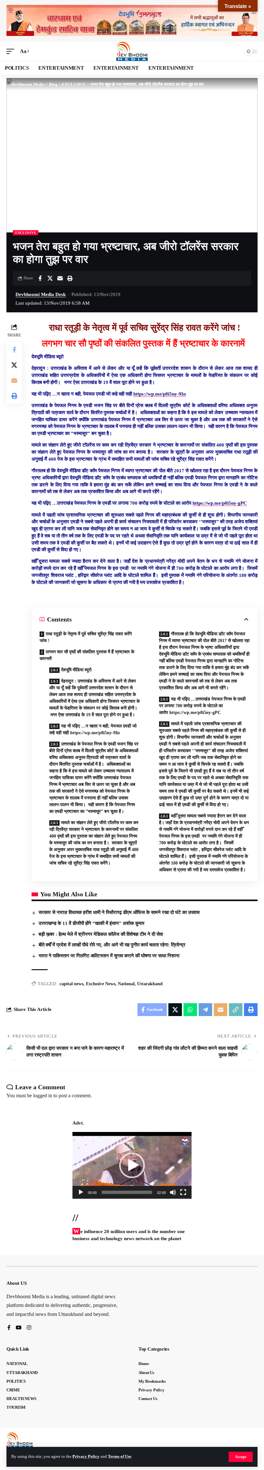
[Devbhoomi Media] (132, 51)
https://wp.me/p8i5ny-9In (159, 393)
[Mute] (173, 1192)
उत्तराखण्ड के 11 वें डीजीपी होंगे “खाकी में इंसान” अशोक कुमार (92, 923)
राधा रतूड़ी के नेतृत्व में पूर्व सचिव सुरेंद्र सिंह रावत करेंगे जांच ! (86, 637)
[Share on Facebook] (39, 278)
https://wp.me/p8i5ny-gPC (220, 503)
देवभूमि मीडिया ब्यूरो (77, 669)
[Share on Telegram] (205, 1009)
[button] (241, 1457)
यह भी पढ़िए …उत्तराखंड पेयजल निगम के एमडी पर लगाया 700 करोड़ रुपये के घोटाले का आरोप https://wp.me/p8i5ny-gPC (202, 706)
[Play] (81, 1192)
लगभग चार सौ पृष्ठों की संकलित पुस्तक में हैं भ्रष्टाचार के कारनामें (87, 655)
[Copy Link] (235, 1009)
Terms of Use (119, 1456)
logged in (42, 1095)
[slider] (127, 1192)
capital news (71, 983)
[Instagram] (29, 1328)
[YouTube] (19, 1328)
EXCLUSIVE (25, 232)
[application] (132, 1165)
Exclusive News (100, 983)
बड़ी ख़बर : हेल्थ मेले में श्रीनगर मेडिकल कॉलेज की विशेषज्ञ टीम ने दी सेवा (101, 934)
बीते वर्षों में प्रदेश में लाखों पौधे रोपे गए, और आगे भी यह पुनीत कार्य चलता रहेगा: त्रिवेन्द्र (112, 944)
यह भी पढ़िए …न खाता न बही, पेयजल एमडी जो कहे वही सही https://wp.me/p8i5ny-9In (93, 729)
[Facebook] (9, 1328)
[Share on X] (49, 278)
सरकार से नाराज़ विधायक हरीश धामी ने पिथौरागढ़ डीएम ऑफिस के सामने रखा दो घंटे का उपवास (119, 912)
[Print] (69, 278)
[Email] (59, 278)
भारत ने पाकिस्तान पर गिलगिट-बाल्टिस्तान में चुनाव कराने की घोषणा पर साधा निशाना (109, 955)
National (126, 983)
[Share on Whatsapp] (190, 1009)
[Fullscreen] (183, 1192)
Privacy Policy (85, 1456)
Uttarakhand (150, 983)
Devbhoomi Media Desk (40, 294)
